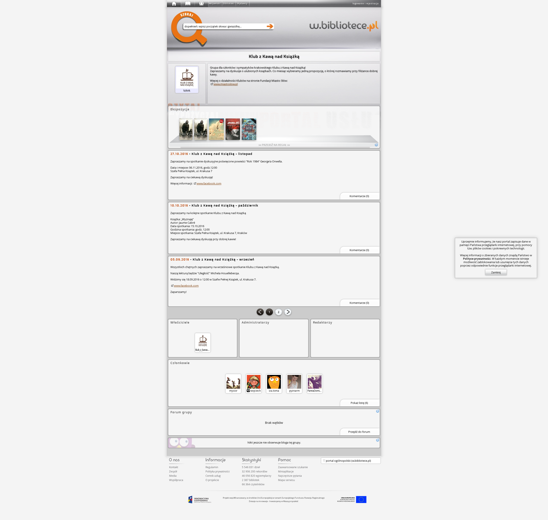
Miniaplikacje (286, 471)
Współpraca (176, 480)
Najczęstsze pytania (290, 475)
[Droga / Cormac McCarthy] (185, 129)
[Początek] (174, 3)
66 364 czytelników (253, 484)
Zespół (173, 471)
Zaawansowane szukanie (293, 467)
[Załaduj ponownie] (377, 411)
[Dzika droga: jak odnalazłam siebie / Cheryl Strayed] (216, 129)
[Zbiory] (187, 3)
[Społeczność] (201, 3)
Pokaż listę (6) (359, 403)
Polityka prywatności (218, 471)
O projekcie (212, 480)
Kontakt (173, 467)
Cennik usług (213, 475)
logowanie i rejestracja (366, 3)
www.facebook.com (209, 183)
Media (173, 475)
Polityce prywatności (477, 259)
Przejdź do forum (359, 432)
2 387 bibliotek (250, 480)
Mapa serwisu (286, 480)
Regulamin (212, 467)
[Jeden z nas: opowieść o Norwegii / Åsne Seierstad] (249, 129)
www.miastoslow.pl (225, 84)
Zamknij (496, 272)
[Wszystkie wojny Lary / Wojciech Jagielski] (233, 129)
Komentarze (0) (359, 196)
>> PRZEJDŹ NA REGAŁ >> (274, 145)
